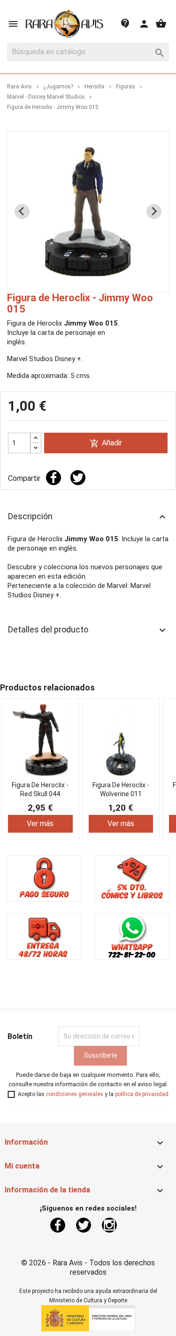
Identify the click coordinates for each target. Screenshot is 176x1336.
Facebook (57, 1225)
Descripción (88, 517)
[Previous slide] (22, 211)
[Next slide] (153, 211)
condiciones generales (74, 1094)
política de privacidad (141, 1094)
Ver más (40, 823)
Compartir (53, 477)
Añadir (106, 443)
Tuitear (78, 477)
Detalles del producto (88, 630)
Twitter (83, 1225)
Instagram (109, 1225)
